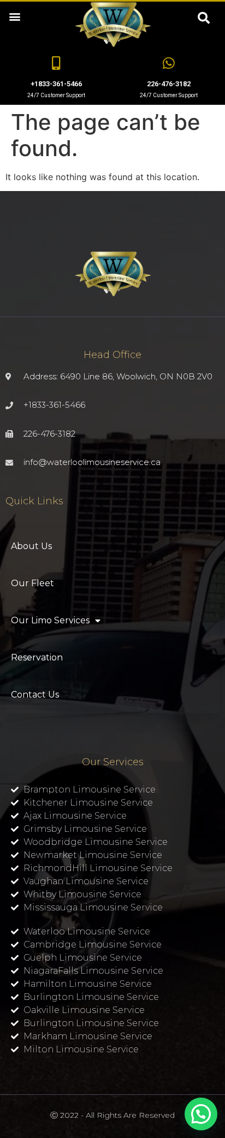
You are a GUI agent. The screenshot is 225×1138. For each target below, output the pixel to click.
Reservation (37, 657)
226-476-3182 (169, 84)
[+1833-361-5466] (56, 63)
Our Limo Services (50, 620)
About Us (31, 546)
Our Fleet (32, 583)
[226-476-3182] (169, 63)
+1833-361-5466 (56, 84)
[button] (14, 16)
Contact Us (35, 694)
